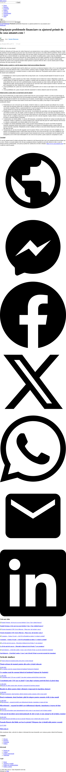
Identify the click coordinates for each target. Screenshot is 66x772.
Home (5, 5)
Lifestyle (5, 12)
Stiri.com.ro (4, 729)
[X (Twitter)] (33, 414)
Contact (5, 752)
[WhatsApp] (33, 481)
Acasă (1, 23)
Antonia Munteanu (13, 39)
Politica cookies (7, 766)
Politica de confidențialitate (10, 765)
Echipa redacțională (8, 753)
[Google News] (33, 213)
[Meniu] (4, 20)
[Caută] (1, 20)
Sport (4, 16)
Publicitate (6, 23)
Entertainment (7, 13)
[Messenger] (33, 280)
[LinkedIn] (33, 616)
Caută (18, 2)
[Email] (33, 549)
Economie (6, 8)
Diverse (5, 739)
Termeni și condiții (8, 763)
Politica (5, 10)
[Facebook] (33, 347)
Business (5, 7)
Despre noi (6, 750)
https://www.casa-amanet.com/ (54, 143)
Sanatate (5, 15)
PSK (7, 771)
